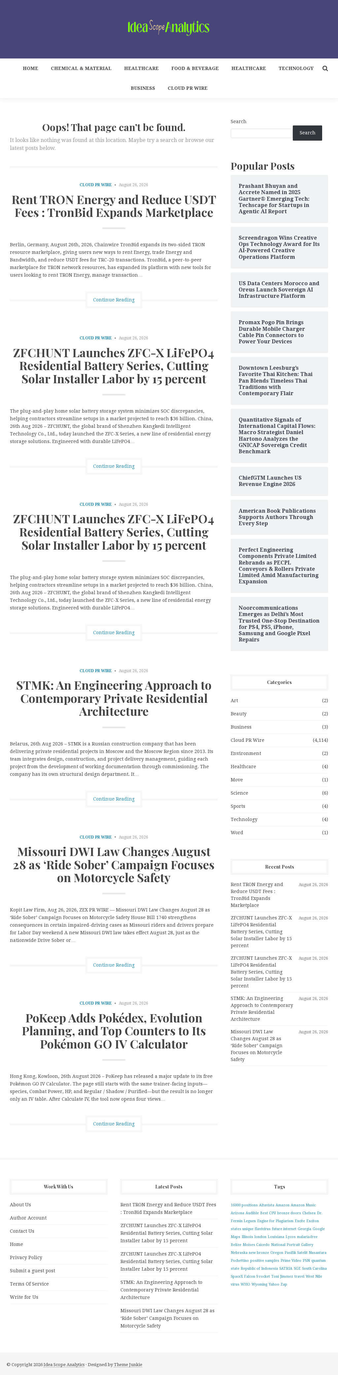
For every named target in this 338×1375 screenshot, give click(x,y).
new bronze (259, 1253)
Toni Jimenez (282, 1276)
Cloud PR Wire (188, 88)
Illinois (247, 1237)
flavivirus (263, 1229)
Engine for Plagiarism (275, 1221)
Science (239, 793)
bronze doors (289, 1213)
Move (237, 779)
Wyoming (259, 1284)
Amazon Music (303, 1205)
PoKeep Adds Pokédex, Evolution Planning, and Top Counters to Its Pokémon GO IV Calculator (114, 1030)
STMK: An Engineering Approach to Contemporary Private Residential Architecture (114, 698)
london (260, 1237)
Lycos (291, 1237)
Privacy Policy (26, 1257)
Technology (296, 68)
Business (143, 88)
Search (239, 121)
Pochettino (240, 1260)
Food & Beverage (195, 68)
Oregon (276, 1253)
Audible (252, 1213)
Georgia (304, 1229)
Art (234, 700)
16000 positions (244, 1205)
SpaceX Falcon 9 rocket (250, 1276)
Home (30, 68)
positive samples (264, 1260)
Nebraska (239, 1253)
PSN (306, 1260)
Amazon (282, 1205)
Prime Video (291, 1260)
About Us (20, 1204)
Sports (238, 806)
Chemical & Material (81, 68)
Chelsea (309, 1213)
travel (299, 1276)
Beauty (239, 713)
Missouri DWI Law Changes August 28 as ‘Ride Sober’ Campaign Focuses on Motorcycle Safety (114, 864)
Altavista (266, 1205)
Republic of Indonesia (259, 1268)
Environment (246, 753)
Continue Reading (114, 299)
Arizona (237, 1213)
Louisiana (276, 1237)
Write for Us (24, 1297)
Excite (300, 1221)
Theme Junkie (128, 1364)
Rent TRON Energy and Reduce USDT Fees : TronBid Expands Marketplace (114, 205)
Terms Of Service (29, 1284)
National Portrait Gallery (292, 1245)
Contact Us (22, 1231)
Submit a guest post (32, 1270)
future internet (284, 1229)
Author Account (28, 1217)
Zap (284, 1284)
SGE (297, 1268)
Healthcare (141, 68)
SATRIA (285, 1268)
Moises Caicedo (256, 1245)
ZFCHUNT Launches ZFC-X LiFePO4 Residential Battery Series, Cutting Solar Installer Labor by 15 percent (113, 365)
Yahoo (274, 1284)
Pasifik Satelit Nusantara (305, 1253)
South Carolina (314, 1268)
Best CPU (268, 1213)
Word (237, 832)
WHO (245, 1284)
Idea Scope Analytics (64, 1364)
